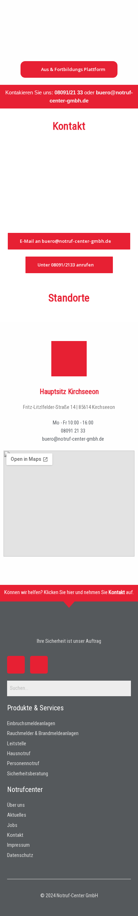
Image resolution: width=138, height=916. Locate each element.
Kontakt (117, 592)
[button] (125, 43)
